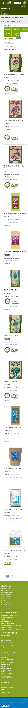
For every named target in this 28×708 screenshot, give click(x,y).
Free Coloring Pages (7, 617)
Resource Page (5, 635)
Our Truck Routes (6, 640)
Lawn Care (4, 590)
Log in (3, 685)
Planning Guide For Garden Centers (11, 625)
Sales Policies (5, 692)
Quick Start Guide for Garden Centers (11, 627)
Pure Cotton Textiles (7, 605)
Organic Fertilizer (6, 588)
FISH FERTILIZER (8, 28)
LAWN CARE (8, 33)
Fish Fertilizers (7, 586)
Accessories (4, 607)
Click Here (5, 647)
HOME (3, 21)
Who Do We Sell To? (7, 643)
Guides (3, 619)
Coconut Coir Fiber (6, 609)
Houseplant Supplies (7, 592)
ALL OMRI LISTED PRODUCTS (16, 34)
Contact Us (4, 657)
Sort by (6, 38)
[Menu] (3, 3)
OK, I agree (4, 705)
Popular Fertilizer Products (8, 600)
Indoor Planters (5, 596)
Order (5, 42)
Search (19, 3)
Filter (19, 38)
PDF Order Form (6, 690)
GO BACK (7, 26)
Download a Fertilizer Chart (9, 621)
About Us (4, 638)
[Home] (8, 2)
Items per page (8, 46)
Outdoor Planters (6, 598)
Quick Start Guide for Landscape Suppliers (13, 629)
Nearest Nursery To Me (7, 623)
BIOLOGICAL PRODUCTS (16, 28)
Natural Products (6, 594)
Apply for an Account (7, 654)
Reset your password (7, 687)
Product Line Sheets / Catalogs (10, 615)
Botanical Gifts (5, 602)
